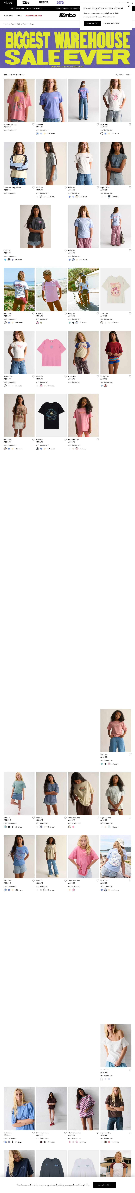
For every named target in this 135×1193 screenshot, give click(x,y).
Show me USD (92, 23)
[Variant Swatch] (37, 133)
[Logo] (67, 17)
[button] (8, 3)
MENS (19, 15)
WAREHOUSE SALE (34, 15)
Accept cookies (104, 1185)
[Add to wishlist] (33, 124)
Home (6, 24)
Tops (24, 24)
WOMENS (8, 15)
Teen (13, 24)
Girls (18, 24)
